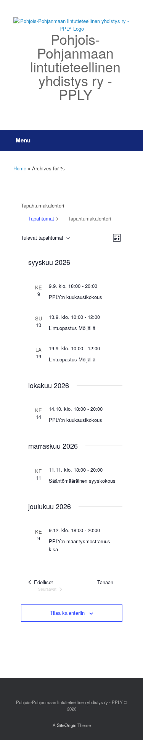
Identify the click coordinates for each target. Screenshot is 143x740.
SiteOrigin (66, 725)
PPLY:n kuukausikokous (75, 297)
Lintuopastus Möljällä (72, 328)
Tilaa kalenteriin (67, 612)
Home (19, 168)
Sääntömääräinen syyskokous (82, 480)
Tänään (105, 582)
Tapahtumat (41, 218)
